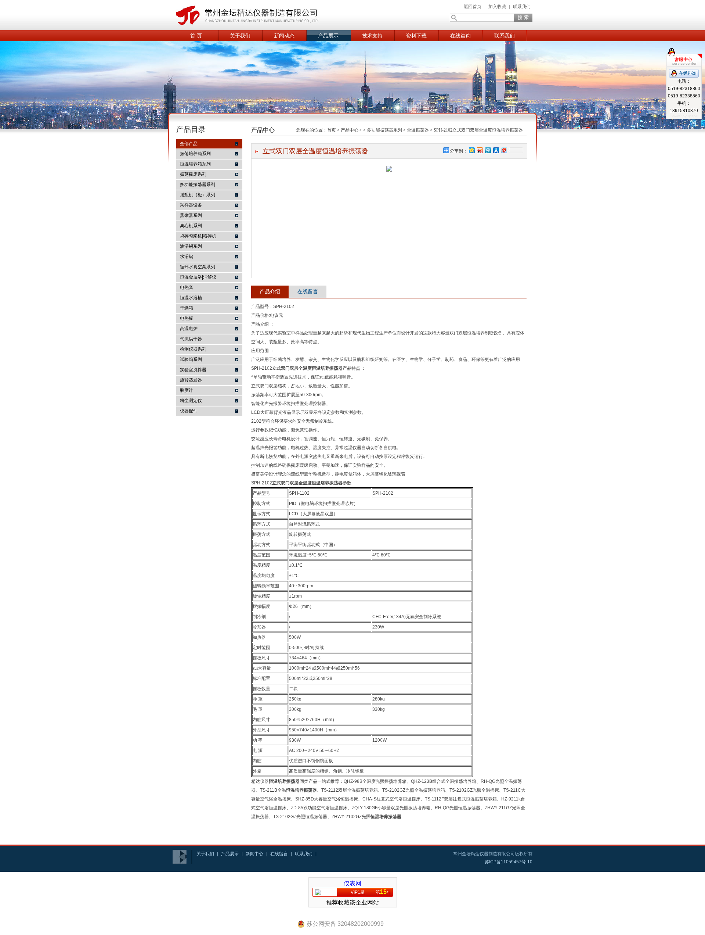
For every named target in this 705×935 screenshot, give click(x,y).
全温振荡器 (418, 130)
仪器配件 (189, 410)
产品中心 (349, 130)
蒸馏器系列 (191, 215)
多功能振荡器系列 (197, 184)
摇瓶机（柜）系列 (197, 194)
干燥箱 (186, 308)
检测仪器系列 (193, 349)
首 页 (196, 36)
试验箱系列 (191, 359)
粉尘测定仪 (191, 400)
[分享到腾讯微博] (488, 150)
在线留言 (307, 291)
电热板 (186, 318)
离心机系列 (191, 225)
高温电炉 (189, 328)
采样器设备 (191, 205)
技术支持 (372, 36)
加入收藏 (497, 6)
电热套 (186, 287)
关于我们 (240, 36)
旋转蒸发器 (191, 380)
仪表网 (352, 883)
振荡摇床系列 (193, 174)
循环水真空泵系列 (197, 266)
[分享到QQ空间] (471, 150)
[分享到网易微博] (504, 150)
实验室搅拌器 (193, 369)
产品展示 (328, 36)
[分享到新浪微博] (480, 150)
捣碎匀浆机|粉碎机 (198, 236)
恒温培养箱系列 (195, 163)
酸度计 (186, 390)
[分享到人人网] (496, 150)
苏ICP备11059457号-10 (508, 861)
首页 (331, 130)
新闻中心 (254, 853)
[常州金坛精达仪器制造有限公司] (246, 15)
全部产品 (189, 143)
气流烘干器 (191, 338)
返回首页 (472, 6)
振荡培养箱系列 (195, 153)
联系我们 (522, 6)
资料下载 (416, 36)
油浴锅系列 (191, 246)
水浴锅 (186, 256)
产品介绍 (270, 291)
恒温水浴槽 (191, 297)
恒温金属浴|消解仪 (198, 277)
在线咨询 (460, 36)
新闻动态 (284, 36)
